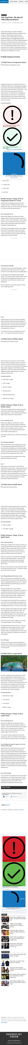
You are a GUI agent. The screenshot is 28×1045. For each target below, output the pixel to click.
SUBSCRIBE (22, 898)
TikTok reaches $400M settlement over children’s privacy (16, 925)
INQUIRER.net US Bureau (6, 22)
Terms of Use (7, 176)
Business (21, 1)
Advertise (10, 1040)
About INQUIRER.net (16, 1040)
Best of (7, 805)
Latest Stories (13, 1)
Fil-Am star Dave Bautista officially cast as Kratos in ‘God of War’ (18, 969)
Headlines (4, 15)
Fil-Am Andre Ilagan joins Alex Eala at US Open (18, 955)
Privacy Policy (14, 177)
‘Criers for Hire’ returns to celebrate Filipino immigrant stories (17, 932)
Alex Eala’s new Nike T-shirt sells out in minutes (17, 961)
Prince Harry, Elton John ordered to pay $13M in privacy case (16, 945)
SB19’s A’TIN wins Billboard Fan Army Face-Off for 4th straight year (17, 938)
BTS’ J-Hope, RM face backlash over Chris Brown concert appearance (18, 976)
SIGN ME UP (14, 174)
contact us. (21, 809)
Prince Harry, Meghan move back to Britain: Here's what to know (18, 982)
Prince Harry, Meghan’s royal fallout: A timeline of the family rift (18, 918)
